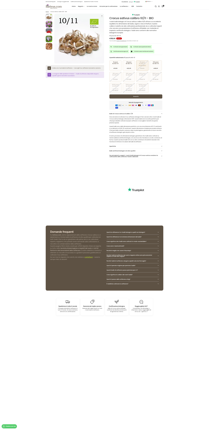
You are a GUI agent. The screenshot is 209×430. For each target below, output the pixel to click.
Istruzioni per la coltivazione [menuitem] (108, 6)
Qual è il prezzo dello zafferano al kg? (118, 279)
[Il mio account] (159, 6)
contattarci (89, 257)
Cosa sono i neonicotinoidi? (115, 246)
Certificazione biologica (77, 1)
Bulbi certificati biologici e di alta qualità (122, 151)
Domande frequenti (50, 1)
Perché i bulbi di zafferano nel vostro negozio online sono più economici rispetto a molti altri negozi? (129, 255)
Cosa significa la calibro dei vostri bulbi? (120, 275)
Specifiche (112, 146)
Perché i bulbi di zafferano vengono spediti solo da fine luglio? (126, 261)
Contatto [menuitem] (139, 6)
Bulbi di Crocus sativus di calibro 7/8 (121, 114)
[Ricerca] (155, 6)
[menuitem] (51, 1)
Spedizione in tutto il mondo (91, 1)
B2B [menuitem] (133, 6)
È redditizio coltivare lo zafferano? (117, 284)
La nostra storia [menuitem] (92, 6)
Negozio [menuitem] (80, 6)
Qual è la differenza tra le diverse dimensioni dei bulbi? (124, 237)
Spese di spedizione (121, 40)
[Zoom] (102, 16)
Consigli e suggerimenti (63, 1)
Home (47, 11)
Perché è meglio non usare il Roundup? (119, 250)
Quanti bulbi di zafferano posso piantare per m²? (122, 270)
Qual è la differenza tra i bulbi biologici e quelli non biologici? (126, 232)
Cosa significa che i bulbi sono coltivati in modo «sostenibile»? (126, 241)
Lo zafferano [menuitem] (124, 6)
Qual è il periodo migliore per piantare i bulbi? (121, 265)
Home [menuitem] (74, 6)
